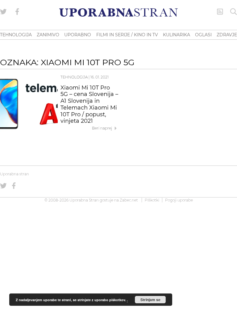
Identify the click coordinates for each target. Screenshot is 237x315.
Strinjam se (150, 299)
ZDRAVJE (227, 35)
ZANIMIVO (48, 35)
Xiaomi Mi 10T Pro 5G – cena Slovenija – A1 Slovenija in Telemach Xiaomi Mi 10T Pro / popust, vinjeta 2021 (89, 104)
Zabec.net (129, 200)
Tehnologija (74, 77)
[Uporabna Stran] (118, 12)
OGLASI (203, 35)
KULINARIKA (176, 35)
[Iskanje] (233, 11)
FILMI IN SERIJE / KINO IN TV (127, 35)
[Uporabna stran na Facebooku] (17, 11)
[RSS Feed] (220, 11)
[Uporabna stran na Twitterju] (3, 11)
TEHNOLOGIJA (16, 35)
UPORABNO (77, 35)
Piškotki (152, 200)
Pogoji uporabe (179, 200)
